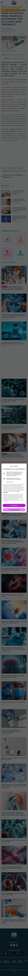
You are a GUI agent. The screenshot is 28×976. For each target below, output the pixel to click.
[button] (14, 482)
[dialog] (14, 488)
